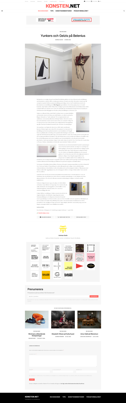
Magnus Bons (32, 338)
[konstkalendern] (80, 257)
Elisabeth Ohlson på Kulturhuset (63, 334)
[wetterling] (91, 257)
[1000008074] (35, 257)
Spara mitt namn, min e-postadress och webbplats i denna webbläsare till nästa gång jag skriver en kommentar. (61, 375)
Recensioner (43, 11)
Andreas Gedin (59, 39)
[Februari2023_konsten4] (46, 266)
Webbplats (79, 369)
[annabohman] (35, 275)
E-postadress (57, 369)
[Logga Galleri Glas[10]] (57, 275)
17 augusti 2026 (41, 338)
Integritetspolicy (53, 1)
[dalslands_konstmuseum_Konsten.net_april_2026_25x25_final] (46, 248)
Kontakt (45, 1)
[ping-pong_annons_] (68, 266)
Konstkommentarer (64, 11)
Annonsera (32, 1)
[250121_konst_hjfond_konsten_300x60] (81, 19)
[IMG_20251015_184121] (46, 19)
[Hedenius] (46, 257)
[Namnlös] (68, 248)
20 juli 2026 (68, 336)
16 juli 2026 (95, 336)
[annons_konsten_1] (80, 266)
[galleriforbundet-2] (91, 248)
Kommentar (32, 354)
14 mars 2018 (67, 39)
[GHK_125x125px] (46, 275)
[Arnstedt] (35, 266)
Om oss (26, 1)
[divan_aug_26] (68, 257)
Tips (51, 11)
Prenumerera (62, 1)
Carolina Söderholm (85, 336)
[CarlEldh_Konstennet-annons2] (35, 248)
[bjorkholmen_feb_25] (57, 248)
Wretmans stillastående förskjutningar (36, 335)
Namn (31, 369)
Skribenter (39, 1)
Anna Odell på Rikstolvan (89, 334)
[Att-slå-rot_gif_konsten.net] (80, 248)
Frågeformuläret (81, 11)
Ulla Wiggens (57, 105)
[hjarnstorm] (68, 275)
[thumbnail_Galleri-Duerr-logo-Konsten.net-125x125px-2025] (57, 266)
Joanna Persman (59, 336)
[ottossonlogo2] (91, 266)
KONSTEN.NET (32, 397)
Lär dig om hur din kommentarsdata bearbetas (72, 383)
